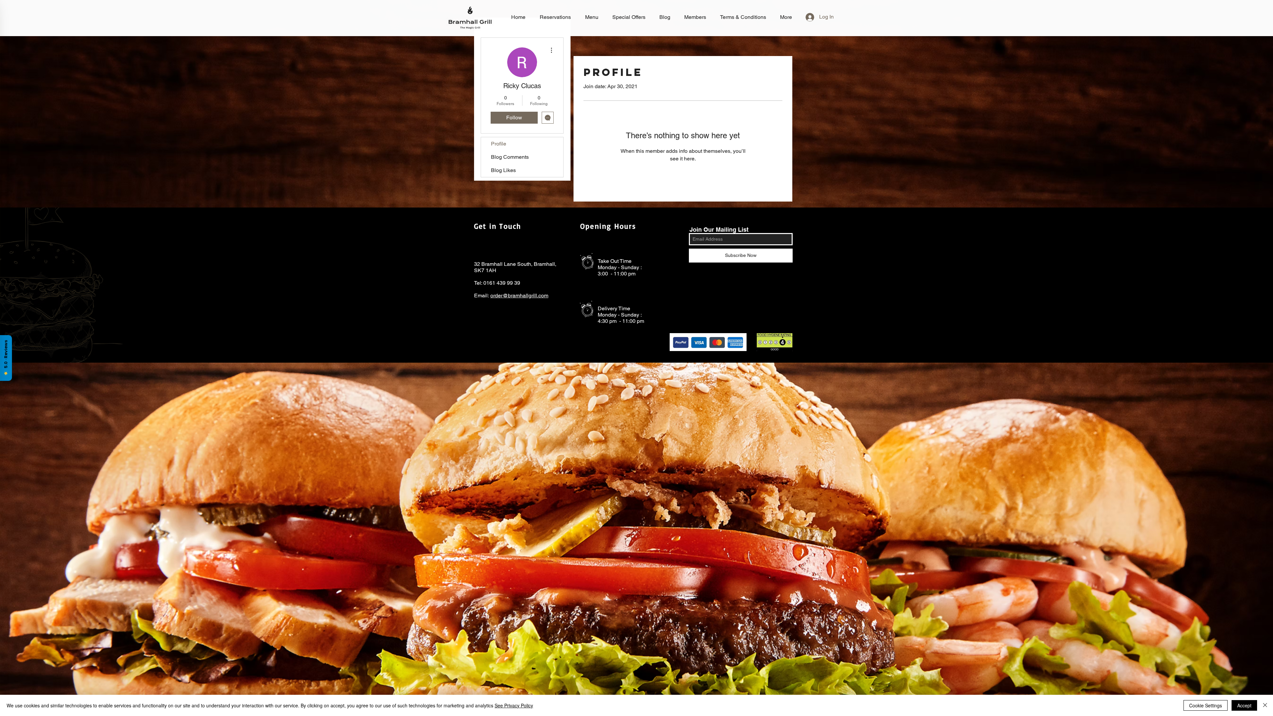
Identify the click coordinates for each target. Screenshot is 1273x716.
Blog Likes (503, 170)
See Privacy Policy (514, 705)
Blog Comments (510, 157)
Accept (1244, 705)
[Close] (1265, 705)
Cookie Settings (1205, 705)
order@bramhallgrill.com (519, 295)
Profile (498, 144)
